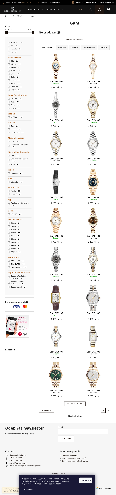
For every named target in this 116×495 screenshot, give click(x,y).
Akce (14, 46)
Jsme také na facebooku (18, 463)
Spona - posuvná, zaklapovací (17, 282)
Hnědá (15, 90)
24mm (15, 249)
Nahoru (47, 410)
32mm (15, 229)
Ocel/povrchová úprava (19, 145)
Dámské (16, 214)
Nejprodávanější (89, 47)
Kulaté (15, 191)
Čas (14, 126)
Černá (15, 74)
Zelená (15, 80)
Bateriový (16, 173)
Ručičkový (16, 117)
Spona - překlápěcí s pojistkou (18, 277)
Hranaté (15, 194)
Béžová (15, 83)
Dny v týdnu (17, 132)
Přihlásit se (66, 439)
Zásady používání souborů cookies (75, 461)
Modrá (15, 67)
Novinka (15, 49)
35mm (15, 236)
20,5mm (15, 252)
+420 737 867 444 (18, 2)
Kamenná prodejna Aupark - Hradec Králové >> (95, 2)
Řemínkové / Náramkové (20, 204)
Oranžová (16, 87)
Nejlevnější (62, 47)
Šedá (14, 77)
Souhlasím (86, 480)
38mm (15, 242)
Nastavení (28, 489)
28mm (15, 226)
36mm (15, 239)
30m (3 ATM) (17, 261)
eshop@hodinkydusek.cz (50, 2)
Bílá (14, 61)
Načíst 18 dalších (74, 404)
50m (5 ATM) (17, 264)
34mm (15, 232)
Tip (13, 52)
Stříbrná (15, 64)
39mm (15, 245)
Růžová (15, 70)
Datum (15, 129)
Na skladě (16, 42)
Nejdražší (74, 47)
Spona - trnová (18, 287)
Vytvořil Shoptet (105, 488)
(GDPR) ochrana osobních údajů (74, 458)
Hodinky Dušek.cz (58, 474)
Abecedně (103, 47)
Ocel (14, 141)
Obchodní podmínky (69, 455)
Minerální (16, 182)
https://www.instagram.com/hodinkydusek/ (25, 466)
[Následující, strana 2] (103, 410)
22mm (15, 223)
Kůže (14, 164)
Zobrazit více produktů (74, 39)
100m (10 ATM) (18, 267)
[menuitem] (35, 9)
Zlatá (15, 102)
